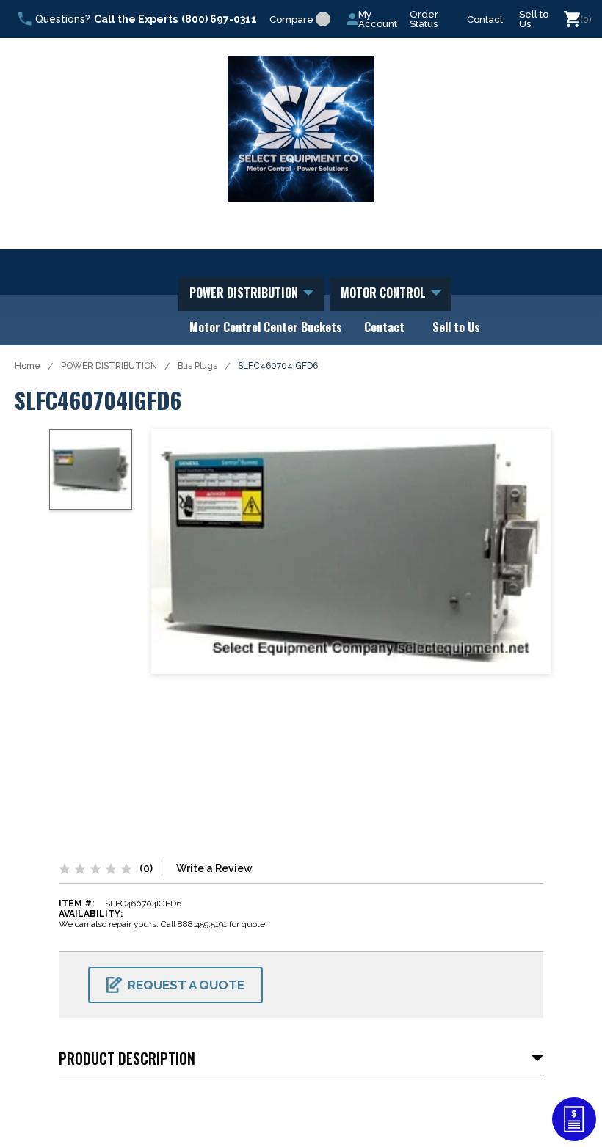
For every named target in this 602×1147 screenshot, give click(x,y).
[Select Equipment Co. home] (301, 129)
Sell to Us (533, 19)
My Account (377, 19)
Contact (485, 19)
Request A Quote (186, 985)
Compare (291, 19)
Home (27, 366)
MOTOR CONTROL (385, 292)
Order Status (424, 19)
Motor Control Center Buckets (265, 327)
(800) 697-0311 (219, 19)
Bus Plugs (197, 366)
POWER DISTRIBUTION (245, 292)
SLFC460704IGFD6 (278, 366)
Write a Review (214, 868)
